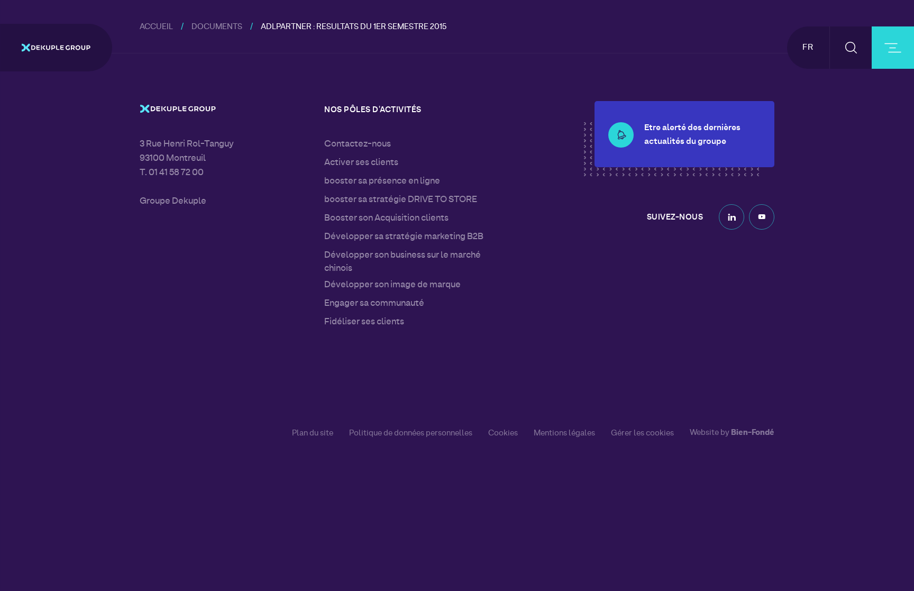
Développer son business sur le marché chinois (402, 262)
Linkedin (731, 217)
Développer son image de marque (392, 285)
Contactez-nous (357, 144)
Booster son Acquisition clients (386, 218)
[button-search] (851, 47)
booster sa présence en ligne (382, 181)
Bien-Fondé (752, 433)
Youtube (761, 217)
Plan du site (312, 433)
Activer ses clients (361, 163)
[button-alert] (621, 135)
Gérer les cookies (642, 434)
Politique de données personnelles (410, 433)
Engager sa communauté (374, 303)
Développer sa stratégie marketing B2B (403, 237)
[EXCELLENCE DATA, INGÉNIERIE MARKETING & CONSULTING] (56, 47)
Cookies (503, 433)
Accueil (156, 27)
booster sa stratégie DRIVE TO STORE (400, 200)
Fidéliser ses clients (364, 322)
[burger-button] (893, 47)
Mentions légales (564, 433)
